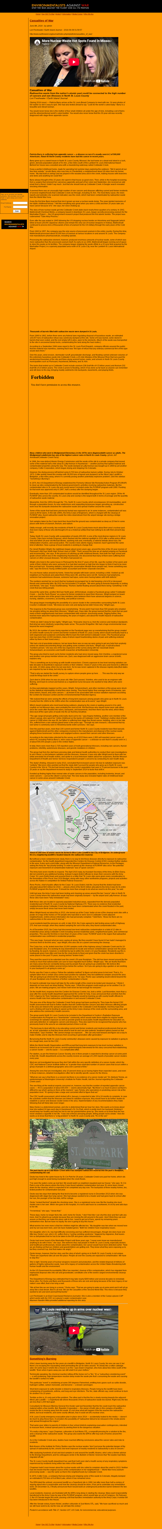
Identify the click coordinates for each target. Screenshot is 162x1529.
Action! (58, 14)
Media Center (77, 14)
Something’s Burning (43, 1358)
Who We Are (88, 14)
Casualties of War (41, 20)
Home (38, 14)
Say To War (48, 14)
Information (66, 14)
